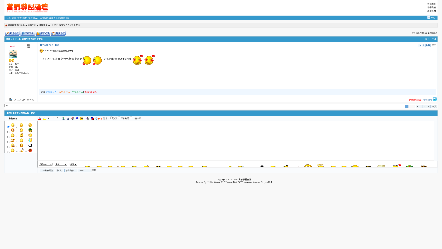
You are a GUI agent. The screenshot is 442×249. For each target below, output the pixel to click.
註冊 (14, 18)
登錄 (8, 18)
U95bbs (210, 182)
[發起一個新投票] (43, 33)
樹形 (427, 39)
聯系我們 (431, 7)
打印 (434, 39)
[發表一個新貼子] (12, 33)
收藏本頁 (431, 4)
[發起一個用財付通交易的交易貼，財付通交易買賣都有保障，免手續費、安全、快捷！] (27, 33)
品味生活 (32, 25)
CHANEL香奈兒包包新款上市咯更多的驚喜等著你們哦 (87, 58)
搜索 (19, 18)
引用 (425, 100)
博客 (51, 45)
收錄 (428, 45)
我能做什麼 (64, 18)
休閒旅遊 (43, 25)
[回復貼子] (58, 33)
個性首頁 (44, 45)
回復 (430, 100)
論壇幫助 (431, 11)
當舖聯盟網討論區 (16, 25)
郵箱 (57, 45)
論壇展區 (53, 18)
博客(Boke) (33, 18)
